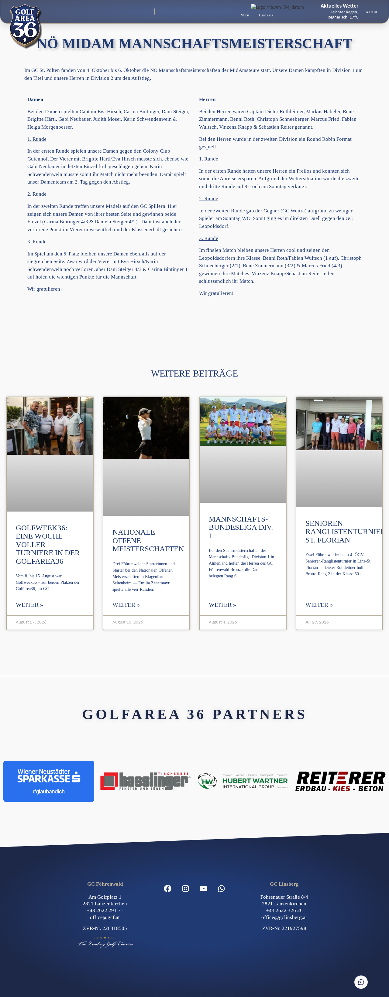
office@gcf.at (105, 917)
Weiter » (29, 604)
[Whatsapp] (221, 888)
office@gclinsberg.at (284, 917)
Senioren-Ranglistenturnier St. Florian (345, 531)
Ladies (266, 15)
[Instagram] (185, 888)
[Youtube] (203, 888)
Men (245, 15)
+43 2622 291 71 (105, 910)
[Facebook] (167, 888)
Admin (371, 11)
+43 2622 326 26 (284, 910)
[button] (118, 11)
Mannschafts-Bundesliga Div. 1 (241, 527)
